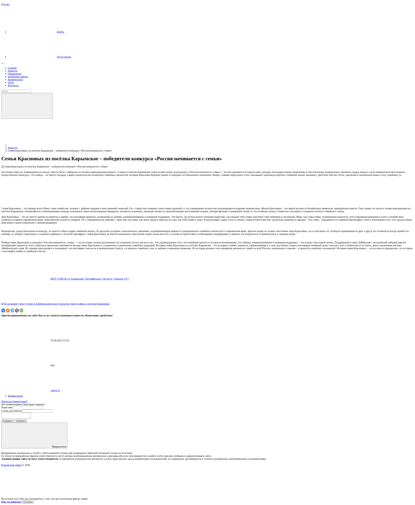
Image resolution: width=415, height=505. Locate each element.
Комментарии (15, 396)
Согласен (28, 502)
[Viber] (17, 310)
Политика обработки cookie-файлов (21, 470)
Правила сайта (9, 468)
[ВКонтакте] (3, 310)
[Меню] (2, 63)
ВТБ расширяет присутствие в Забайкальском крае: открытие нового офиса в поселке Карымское (55, 303)
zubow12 (55, 390)
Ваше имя (7, 407)
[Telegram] (12, 310)
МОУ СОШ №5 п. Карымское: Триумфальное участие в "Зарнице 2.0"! (89, 278)
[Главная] (32, 144)
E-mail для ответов (11, 410)
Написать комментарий (14, 401)
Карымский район (11, 465)
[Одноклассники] (8, 310)
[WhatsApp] (21, 310)
